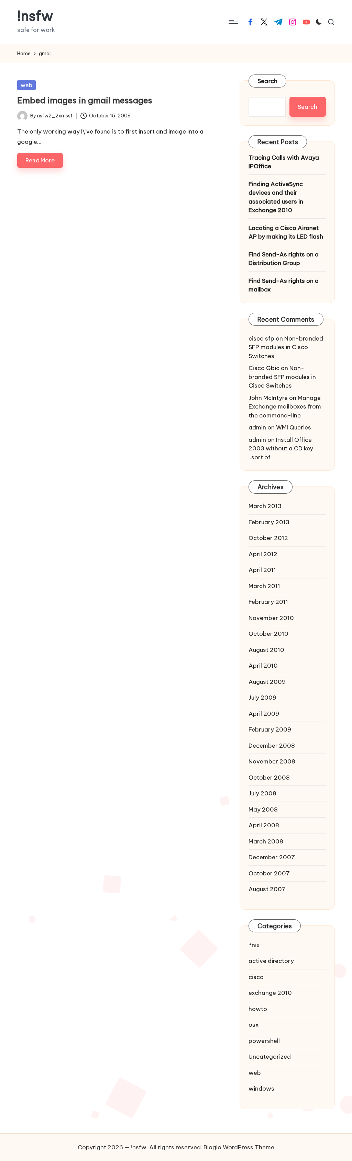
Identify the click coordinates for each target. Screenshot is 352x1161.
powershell (264, 1041)
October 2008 (269, 777)
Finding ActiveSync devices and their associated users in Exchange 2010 (276, 197)
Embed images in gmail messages (84, 100)
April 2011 (262, 570)
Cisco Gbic (264, 368)
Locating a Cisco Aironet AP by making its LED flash (286, 232)
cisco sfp (261, 338)
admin (257, 427)
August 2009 (267, 682)
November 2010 (271, 618)
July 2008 (262, 793)
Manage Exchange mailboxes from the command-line (285, 406)
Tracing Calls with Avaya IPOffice (284, 162)
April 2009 (264, 713)
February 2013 (269, 522)
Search (267, 81)
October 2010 (268, 633)
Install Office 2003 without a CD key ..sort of (281, 448)
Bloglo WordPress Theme (239, 1147)
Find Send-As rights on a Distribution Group (284, 259)
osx (254, 1024)
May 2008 (263, 809)
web (26, 85)
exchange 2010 (270, 993)
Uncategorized (270, 1056)
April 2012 (263, 554)
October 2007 (269, 873)
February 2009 (270, 729)
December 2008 (272, 745)
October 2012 (268, 538)
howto (258, 1009)
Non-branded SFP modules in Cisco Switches (286, 347)
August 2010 (266, 650)
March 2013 (265, 506)
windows (261, 1088)
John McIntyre (268, 398)
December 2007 (272, 857)
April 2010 (263, 665)
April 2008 (264, 825)
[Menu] (233, 22)
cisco (256, 977)
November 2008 (272, 761)
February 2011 (268, 602)
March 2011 (264, 586)
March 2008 (266, 841)
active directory (271, 961)
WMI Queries (293, 427)
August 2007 (267, 889)
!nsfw (35, 16)
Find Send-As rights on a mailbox (284, 285)
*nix (254, 945)
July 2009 (262, 697)
